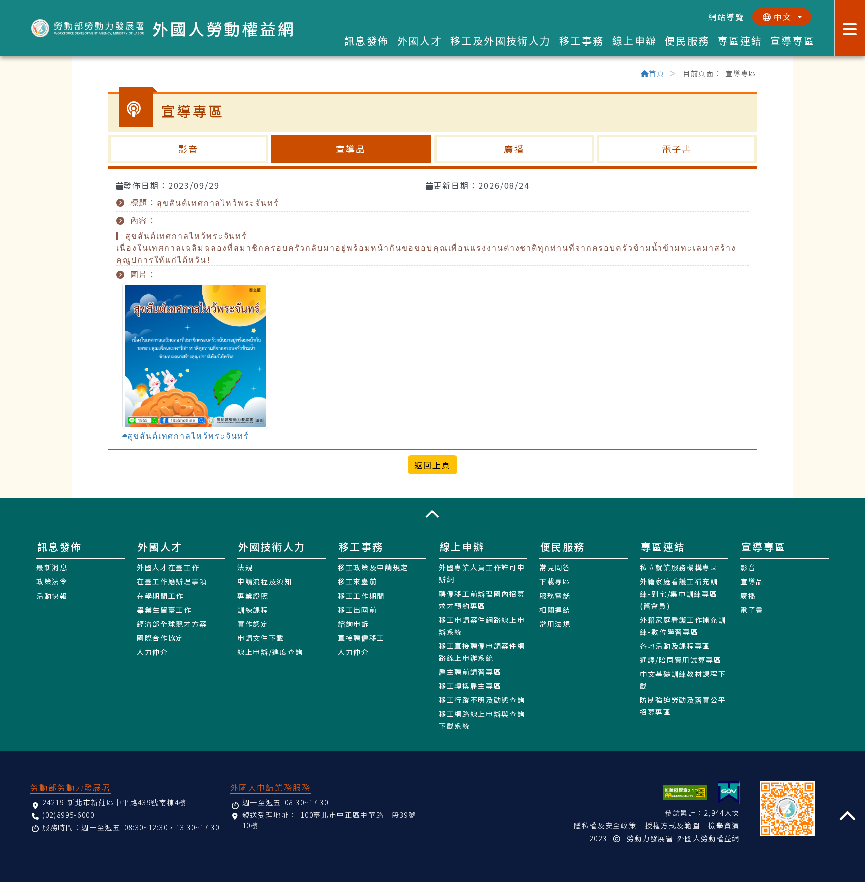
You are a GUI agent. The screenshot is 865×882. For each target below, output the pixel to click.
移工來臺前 (357, 581)
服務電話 (555, 596)
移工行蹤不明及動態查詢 (482, 700)
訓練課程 (253, 610)
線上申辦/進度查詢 (270, 652)
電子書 (677, 148)
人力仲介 (152, 652)
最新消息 (52, 567)
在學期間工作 (160, 596)
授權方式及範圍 (672, 825)
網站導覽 (726, 17)
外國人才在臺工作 (168, 567)
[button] (432, 513)
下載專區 (555, 581)
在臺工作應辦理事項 (172, 581)
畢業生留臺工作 (164, 610)
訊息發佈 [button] (366, 40)
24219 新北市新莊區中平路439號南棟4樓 (114, 802)
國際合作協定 (160, 638)
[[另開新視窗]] (729, 792)
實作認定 (253, 624)
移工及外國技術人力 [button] (500, 40)
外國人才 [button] (420, 40)
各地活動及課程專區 (675, 646)
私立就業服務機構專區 (679, 567)
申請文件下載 (260, 638)
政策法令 (52, 581)
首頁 (656, 73)
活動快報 (52, 596)
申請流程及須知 (264, 581)
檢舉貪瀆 (724, 825)
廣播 (514, 148)
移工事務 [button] (581, 40)
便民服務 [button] (687, 40)
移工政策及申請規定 (373, 567)
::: (112, 74)
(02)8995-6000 (68, 815)
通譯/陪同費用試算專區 (680, 660)
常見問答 (555, 567)
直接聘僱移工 (361, 638)
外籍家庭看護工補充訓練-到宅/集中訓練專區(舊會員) (679, 593)
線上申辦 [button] (634, 40)
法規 (245, 567)
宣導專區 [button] (792, 40)
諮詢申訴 (353, 624)
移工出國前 (357, 610)
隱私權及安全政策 (605, 825)
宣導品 (351, 148)
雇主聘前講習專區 (470, 672)
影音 (188, 148)
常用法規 (555, 624)
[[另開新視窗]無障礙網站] (685, 792)
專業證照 (253, 596)
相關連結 (555, 610)
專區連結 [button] (740, 40)
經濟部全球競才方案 (172, 624)
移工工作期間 (361, 596)
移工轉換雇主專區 (470, 686)
